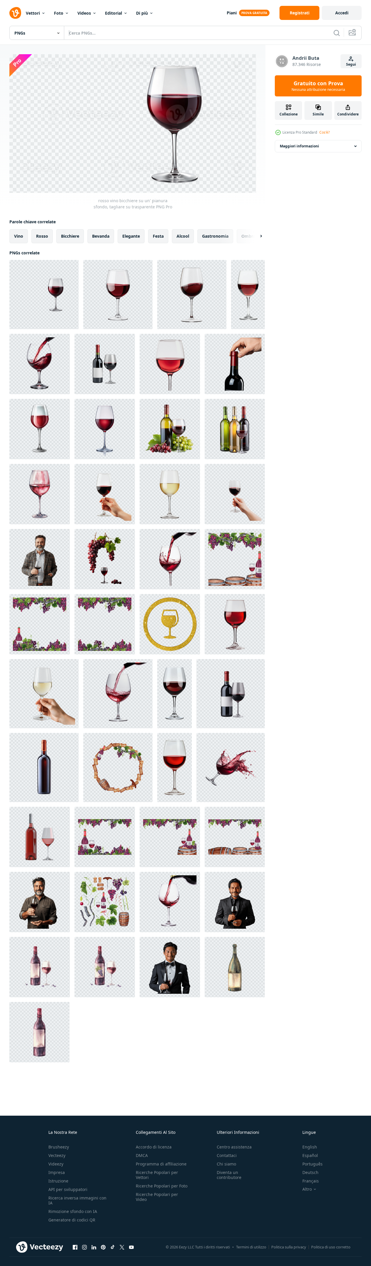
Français (310, 1181)
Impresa (56, 1172)
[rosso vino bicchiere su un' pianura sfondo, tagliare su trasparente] (44, 294)
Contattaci (227, 1155)
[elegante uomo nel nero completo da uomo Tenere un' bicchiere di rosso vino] (235, 902)
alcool (183, 236)
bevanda (100, 236)
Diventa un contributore (229, 1175)
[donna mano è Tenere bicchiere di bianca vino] (44, 693)
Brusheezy (58, 1147)
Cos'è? (324, 132)
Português (312, 1164)
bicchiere (70, 236)
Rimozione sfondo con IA (72, 1211)
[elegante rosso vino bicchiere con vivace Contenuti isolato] (104, 429)
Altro (307, 1189)
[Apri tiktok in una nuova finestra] (112, 1247)
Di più (142, 13)
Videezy (55, 1164)
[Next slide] (256, 236)
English (309, 1147)
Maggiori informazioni (299, 146)
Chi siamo (226, 1164)
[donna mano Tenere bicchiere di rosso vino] (104, 494)
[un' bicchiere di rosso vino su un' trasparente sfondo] (39, 429)
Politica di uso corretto (330, 1247)
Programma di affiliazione (161, 1164)
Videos (84, 13)
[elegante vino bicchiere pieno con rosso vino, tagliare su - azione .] (248, 294)
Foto (58, 13)
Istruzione (58, 1181)
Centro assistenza (234, 1147)
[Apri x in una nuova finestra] (122, 1247)
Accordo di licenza (154, 1147)
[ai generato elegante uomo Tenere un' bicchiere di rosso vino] (39, 559)
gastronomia (215, 236)
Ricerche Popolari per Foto (161, 1186)
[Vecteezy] (15, 13)
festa (158, 236)
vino (18, 236)
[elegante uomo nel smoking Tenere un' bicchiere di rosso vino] (170, 967)
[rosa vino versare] (39, 837)
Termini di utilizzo (251, 1247)
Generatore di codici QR (71, 1220)
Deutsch (310, 1172)
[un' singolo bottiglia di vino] (44, 767)
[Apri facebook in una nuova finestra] (75, 1247)
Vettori (33, 13)
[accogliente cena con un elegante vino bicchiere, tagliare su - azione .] (174, 767)
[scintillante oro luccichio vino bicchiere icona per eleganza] (170, 624)
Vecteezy (56, 1155)
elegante (131, 236)
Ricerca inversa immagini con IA (77, 1200)
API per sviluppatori (67, 1189)
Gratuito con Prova (318, 86)
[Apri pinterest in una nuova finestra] (103, 1247)
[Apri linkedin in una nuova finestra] (94, 1247)
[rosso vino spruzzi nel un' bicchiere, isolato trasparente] (230, 767)
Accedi (341, 13)
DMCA (142, 1155)
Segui (351, 64)
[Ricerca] (336, 32)
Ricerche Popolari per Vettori (157, 1175)
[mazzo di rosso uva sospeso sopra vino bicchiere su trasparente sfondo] (104, 559)
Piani (232, 13)
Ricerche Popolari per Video (157, 1197)
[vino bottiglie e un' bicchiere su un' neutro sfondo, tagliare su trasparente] (235, 429)
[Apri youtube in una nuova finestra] (131, 1247)
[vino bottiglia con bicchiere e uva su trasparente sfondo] (170, 429)
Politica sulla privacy (288, 1247)
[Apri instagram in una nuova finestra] (84, 1247)
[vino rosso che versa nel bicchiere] (118, 693)
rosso (42, 236)
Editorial (113, 13)
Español (310, 1155)
